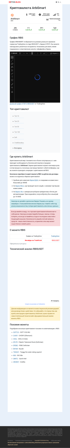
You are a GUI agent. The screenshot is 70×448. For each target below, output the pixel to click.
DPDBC (15, 345)
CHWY (15, 335)
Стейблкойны (19, 143)
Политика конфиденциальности (23, 440)
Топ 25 (16, 121)
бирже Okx (19, 192)
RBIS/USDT (55, 240)
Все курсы (18, 148)
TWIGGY (16, 352)
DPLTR (15, 342)
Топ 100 (17, 132)
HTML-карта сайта (56, 440)
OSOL (15, 339)
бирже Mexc (19, 186)
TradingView (55, 236)
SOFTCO (16, 332)
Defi (15, 137)
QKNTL (15, 359)
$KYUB (15, 349)
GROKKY (16, 362)
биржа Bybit (34, 180)
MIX (14, 355)
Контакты (10, 440)
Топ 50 (16, 127)
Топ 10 (16, 116)
